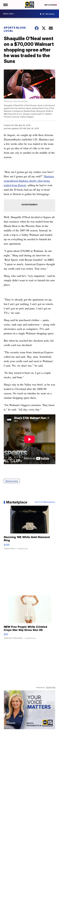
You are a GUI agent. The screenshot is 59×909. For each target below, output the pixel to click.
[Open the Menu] (5, 5)
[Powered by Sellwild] (50, 687)
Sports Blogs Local (15, 29)
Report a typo (12, 481)
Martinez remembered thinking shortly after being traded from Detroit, (29, 180)
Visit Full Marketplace (45, 502)
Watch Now (49, 5)
